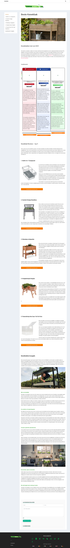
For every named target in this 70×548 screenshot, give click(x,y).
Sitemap (12, 545)
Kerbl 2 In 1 (51, 55)
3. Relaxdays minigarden (9, 22)
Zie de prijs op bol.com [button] (31, 189)
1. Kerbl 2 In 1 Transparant (10, 16)
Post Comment (27, 520)
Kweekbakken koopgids (9, 31)
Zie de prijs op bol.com (29, 84)
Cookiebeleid (13, 543)
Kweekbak (6, 1)
